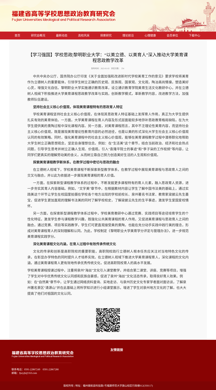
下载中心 (194, 35)
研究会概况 (38, 35)
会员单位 (172, 35)
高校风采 (83, 35)
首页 (17, 35)
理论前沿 (128, 35)
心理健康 (150, 35)
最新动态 (61, 35)
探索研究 (106, 35)
